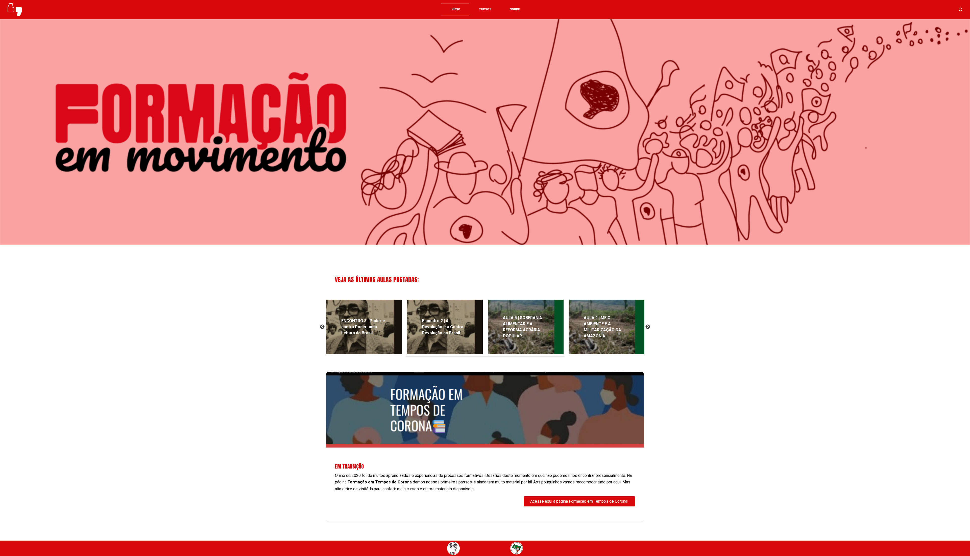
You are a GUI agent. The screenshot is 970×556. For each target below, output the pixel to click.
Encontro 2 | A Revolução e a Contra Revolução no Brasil (442, 326)
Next (647, 326)
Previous (322, 326)
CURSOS (485, 9)
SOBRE (515, 9)
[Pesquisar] (960, 9)
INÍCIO (455, 9)
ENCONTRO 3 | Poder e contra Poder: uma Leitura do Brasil (363, 326)
